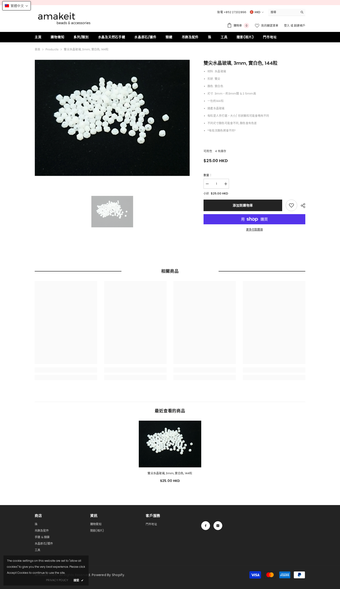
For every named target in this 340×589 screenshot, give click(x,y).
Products (52, 49)
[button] (17, 5)
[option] (112, 118)
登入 (287, 26)
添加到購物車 (243, 205)
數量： (208, 175)
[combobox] (283, 12)
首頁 (37, 49)
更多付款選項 (254, 229)
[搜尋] (286, 12)
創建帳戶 (299, 26)
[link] (291, 205)
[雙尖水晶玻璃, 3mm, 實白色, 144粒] (170, 444)
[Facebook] (205, 525)
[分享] (301, 205)
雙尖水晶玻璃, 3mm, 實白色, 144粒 (170, 473)
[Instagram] (217, 525)
